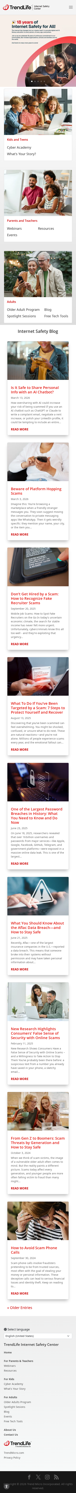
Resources (46, 228)
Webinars (14, 228)
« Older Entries (19, 1307)
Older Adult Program (23, 309)
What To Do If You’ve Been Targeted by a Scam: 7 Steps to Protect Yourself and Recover (38, 708)
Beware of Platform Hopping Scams (36, 491)
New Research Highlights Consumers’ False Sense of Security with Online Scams (35, 1033)
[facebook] (29, 1477)
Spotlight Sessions (21, 316)
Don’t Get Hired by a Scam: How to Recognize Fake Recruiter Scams (34, 598)
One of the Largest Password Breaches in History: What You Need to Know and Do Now (36, 816)
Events (12, 235)
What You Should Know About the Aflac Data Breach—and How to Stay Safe (37, 927)
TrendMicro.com (14, 1452)
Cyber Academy (19, 147)
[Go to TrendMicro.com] (18, 1443)
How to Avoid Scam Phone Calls (34, 1250)
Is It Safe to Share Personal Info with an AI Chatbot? (35, 389)
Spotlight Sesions (14, 1407)
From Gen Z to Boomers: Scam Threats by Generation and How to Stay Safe (38, 1143)
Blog (47, 309)
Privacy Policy (12, 1457)
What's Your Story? (21, 154)
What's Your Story (14, 1388)
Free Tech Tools (56, 316)
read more (19, 429)
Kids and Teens (17, 140)
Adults (11, 302)
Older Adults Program (17, 1402)
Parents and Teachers (22, 221)
